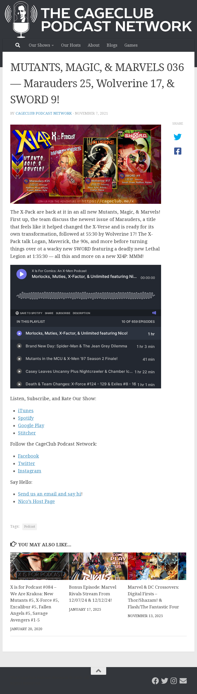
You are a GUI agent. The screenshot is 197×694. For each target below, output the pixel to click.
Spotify (26, 418)
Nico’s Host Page (36, 501)
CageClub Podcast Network (44, 113)
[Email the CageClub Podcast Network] (183, 681)
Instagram (29, 471)
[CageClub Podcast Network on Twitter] (164, 681)
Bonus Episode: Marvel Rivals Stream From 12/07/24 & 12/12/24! (92, 594)
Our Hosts (71, 45)
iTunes (26, 410)
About (94, 45)
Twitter (26, 463)
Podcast (29, 526)
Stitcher (27, 433)
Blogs (112, 45)
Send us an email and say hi (49, 494)
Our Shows (39, 45)
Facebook (28, 456)
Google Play (31, 425)
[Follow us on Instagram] (174, 681)
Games (130, 45)
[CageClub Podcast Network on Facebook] (155, 681)
